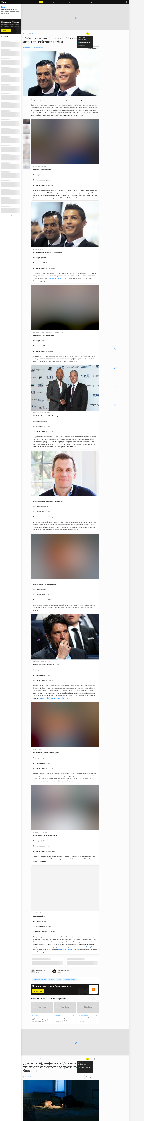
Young (90, 2)
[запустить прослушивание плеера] (91, 33)
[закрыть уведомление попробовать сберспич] (91, 38)
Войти (121, 2)
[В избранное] (50, 1015)
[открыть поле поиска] (126, 2)
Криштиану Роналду (55, 278)
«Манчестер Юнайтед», (66, 949)
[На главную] (4, 2)
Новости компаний (83, 1015)
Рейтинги (47, 2)
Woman (79, 2)
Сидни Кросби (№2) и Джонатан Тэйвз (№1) (53, 698)
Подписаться (38, 991)
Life (74, 2)
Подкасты (62, 2)
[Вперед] (101, 962)
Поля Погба (86, 947)
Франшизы (55, 2)
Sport (84, 2)
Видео (69, 2)
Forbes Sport (35, 1015)
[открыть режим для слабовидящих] (87, 33)
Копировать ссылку (93, 48)
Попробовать (81, 45)
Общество (58, 1015)
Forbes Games (36, 2)
